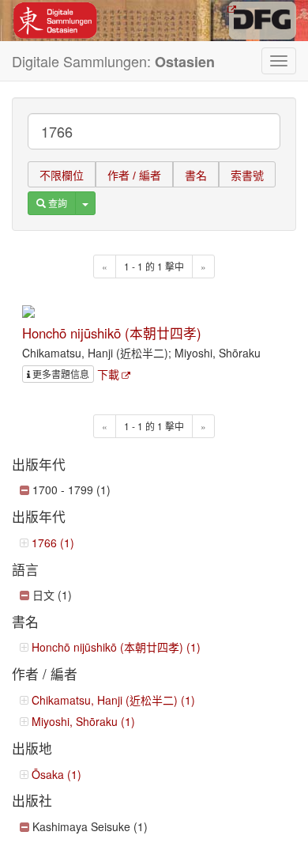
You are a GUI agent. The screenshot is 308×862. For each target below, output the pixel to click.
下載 (108, 374)
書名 (196, 175)
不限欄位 (61, 175)
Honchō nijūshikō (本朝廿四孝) (111, 332)
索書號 (247, 175)
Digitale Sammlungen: (113, 61)
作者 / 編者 (134, 175)
